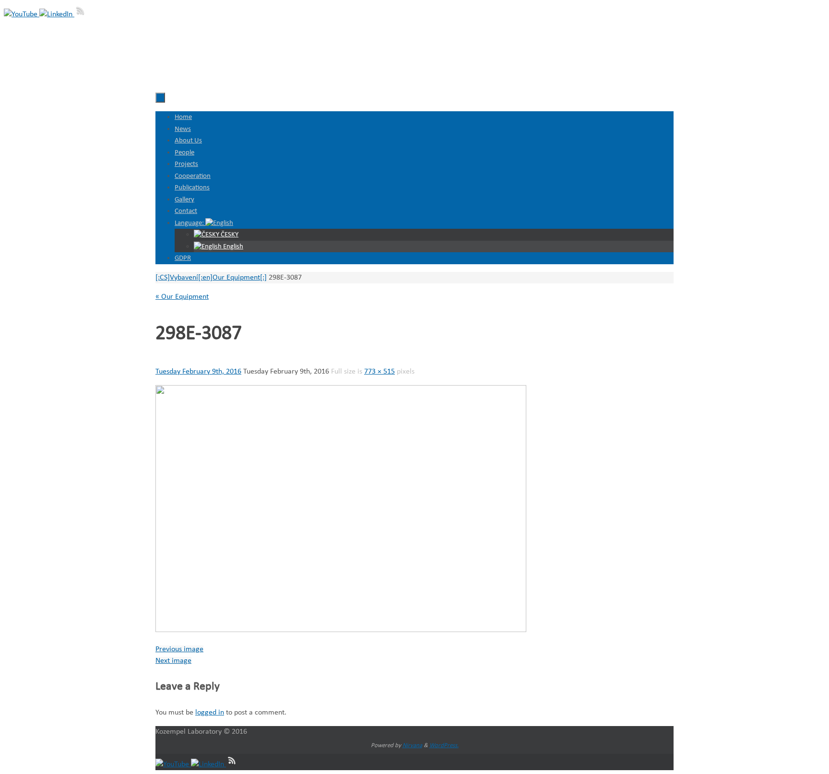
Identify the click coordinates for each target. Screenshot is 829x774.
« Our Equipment (182, 297)
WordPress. (444, 745)
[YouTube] (21, 14)
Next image (173, 661)
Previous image (179, 649)
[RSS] (80, 14)
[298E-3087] (340, 630)
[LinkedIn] (56, 14)
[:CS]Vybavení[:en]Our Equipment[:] (211, 277)
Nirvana (412, 745)
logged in (209, 712)
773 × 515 (379, 371)
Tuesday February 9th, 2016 (198, 371)
